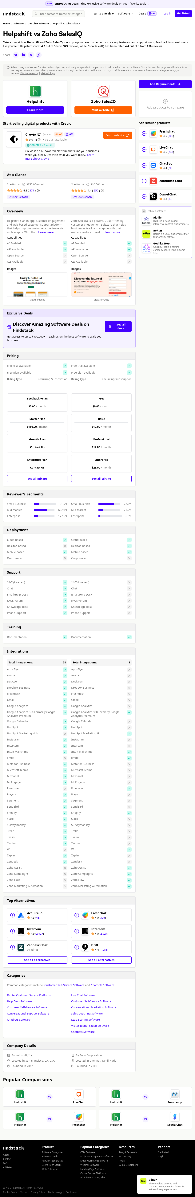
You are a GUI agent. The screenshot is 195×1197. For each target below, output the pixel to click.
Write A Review (50, 1169)
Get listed (183, 13)
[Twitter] (16, 55)
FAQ (5, 1163)
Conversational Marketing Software (93, 1007)
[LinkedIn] (23, 55)
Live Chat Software (18, 197)
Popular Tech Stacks (52, 1160)
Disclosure (71, 1192)
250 (96, 190)
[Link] (39, 55)
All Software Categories (92, 1177)
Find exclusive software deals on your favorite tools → (115, 3)
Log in (168, 13)
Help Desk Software (19, 1001)
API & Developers (128, 1164)
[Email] (31, 55)
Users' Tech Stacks (52, 1164)
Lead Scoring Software (85, 1019)
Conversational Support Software (28, 1013)
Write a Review (104, 13)
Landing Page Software (92, 1169)
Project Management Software (96, 1156)
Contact (7, 1159)
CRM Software (87, 1152)
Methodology (48, 73)
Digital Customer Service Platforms (29, 995)
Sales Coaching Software (87, 1013)
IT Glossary (125, 1156)
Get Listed (163, 1152)
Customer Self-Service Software (64, 985)
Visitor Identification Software (90, 1025)
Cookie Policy (10, 1192)
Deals (147, 13)
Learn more (46, 232)
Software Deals (50, 1156)
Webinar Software (89, 1164)
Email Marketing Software (94, 1160)
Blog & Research (128, 1152)
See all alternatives (37, 960)
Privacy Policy (37, 1192)
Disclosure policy (29, 73)
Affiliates (7, 1167)
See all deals (121, 326)
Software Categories (52, 1152)
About (6, 1154)
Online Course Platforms (93, 1173)
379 (32, 190)
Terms (23, 1192)
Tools (122, 1160)
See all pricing (37, 478)
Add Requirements (163, 84)
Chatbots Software (102, 985)
